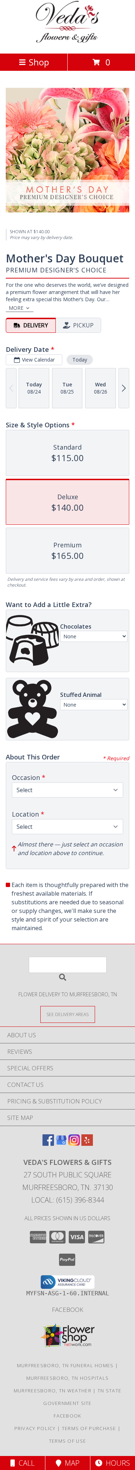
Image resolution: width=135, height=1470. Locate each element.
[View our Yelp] (87, 1143)
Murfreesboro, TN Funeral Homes (65, 1365)
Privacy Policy (35, 1428)
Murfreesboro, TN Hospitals (67, 1378)
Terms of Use (67, 1441)
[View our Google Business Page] (61, 1143)
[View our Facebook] (48, 1143)
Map (70, 1463)
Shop (39, 62)
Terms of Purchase (89, 1428)
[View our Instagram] (74, 1143)
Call (25, 1463)
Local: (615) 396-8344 (67, 1200)
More (16, 307)
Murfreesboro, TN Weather (52, 1390)
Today (79, 359)
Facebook (67, 1309)
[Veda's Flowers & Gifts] (67, 43)
